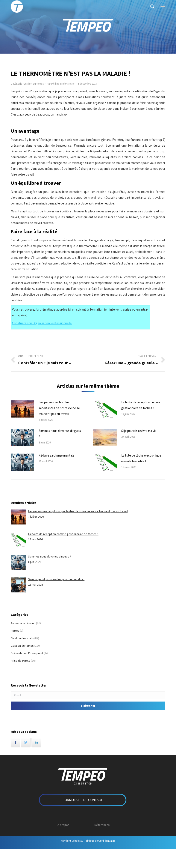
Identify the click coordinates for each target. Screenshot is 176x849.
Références (102, 825)
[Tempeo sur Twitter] (25, 742)
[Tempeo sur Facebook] (15, 742)
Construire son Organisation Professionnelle (42, 323)
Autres (15, 631)
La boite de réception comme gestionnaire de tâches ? (140, 405)
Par (60, 84)
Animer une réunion (23, 623)
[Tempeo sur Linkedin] (36, 742)
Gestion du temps (33, 84)
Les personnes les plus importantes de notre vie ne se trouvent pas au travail (59, 408)
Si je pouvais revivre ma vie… (140, 431)
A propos (63, 825)
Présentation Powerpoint (27, 653)
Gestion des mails (22, 638)
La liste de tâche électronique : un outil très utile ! (141, 458)
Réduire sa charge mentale (56, 455)
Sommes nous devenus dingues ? (60, 434)
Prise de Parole (20, 661)
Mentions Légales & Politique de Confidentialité (88, 841)
